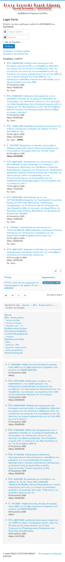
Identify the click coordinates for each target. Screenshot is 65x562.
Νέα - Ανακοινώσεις (14, 317)
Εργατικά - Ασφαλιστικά (16, 347)
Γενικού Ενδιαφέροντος (16, 333)
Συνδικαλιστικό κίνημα (16, 328)
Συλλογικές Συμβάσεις (16, 331)
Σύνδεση (9, 46)
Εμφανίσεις (48, 277)
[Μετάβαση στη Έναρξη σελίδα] (6, 295)
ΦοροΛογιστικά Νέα (14, 339)
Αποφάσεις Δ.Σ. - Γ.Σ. (14, 325)
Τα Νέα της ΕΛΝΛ (13, 320)
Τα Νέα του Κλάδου (14, 323)
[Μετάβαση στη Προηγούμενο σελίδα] (13, 295)
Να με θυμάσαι (13, 42)
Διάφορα (9, 336)
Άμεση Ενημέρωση (14, 352)
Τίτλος (7, 277)
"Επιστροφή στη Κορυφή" (50, 553)
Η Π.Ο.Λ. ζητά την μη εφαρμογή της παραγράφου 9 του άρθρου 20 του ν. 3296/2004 (21, 285)
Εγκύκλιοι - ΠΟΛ (12, 344)
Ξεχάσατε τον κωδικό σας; (16, 53)
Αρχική (8, 314)
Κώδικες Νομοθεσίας (14, 350)
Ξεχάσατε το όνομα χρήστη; (16, 51)
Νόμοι (8, 342)
